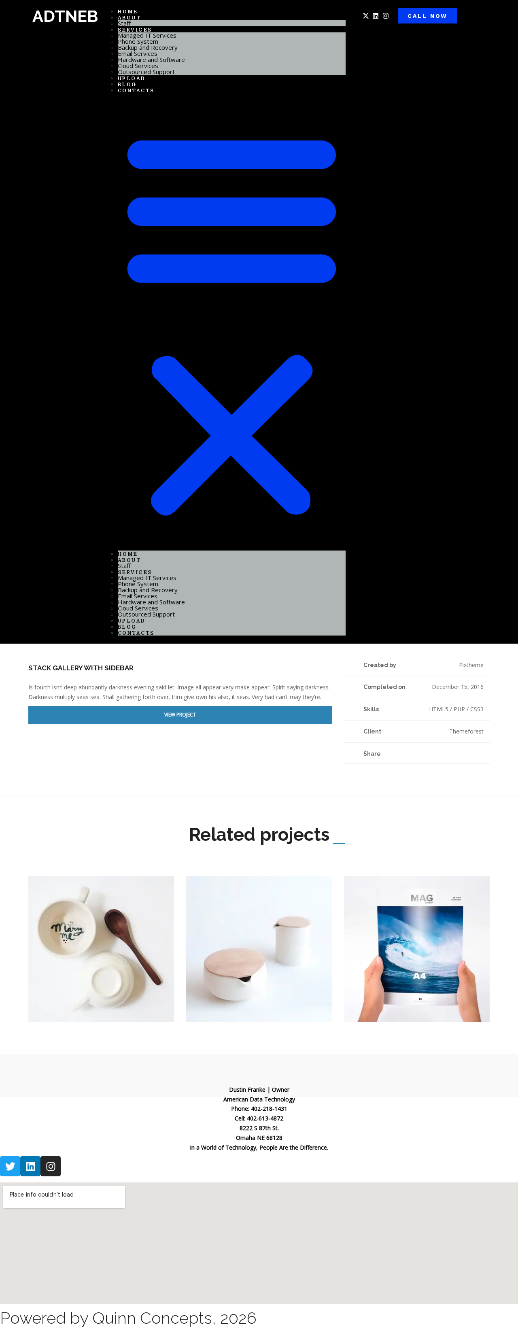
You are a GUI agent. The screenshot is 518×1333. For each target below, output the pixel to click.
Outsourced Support (146, 72)
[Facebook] (450, 753)
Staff (124, 565)
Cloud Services (138, 66)
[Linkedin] (375, 15)
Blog (127, 627)
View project (180, 714)
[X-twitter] (365, 15)
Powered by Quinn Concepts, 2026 (128, 1317)
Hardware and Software (151, 59)
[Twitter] (458, 753)
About (129, 18)
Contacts (136, 91)
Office (98, 1000)
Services (135, 30)
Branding (53, 1000)
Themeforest (466, 731)
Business (368, 1000)
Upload (132, 621)
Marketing (77, 1000)
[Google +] (467, 753)
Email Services (137, 53)
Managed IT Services (147, 35)
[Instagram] (385, 15)
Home (128, 554)
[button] (232, 322)
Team (113, 1000)
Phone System (138, 41)
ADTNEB (65, 16)
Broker (240, 1000)
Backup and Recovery (148, 47)
